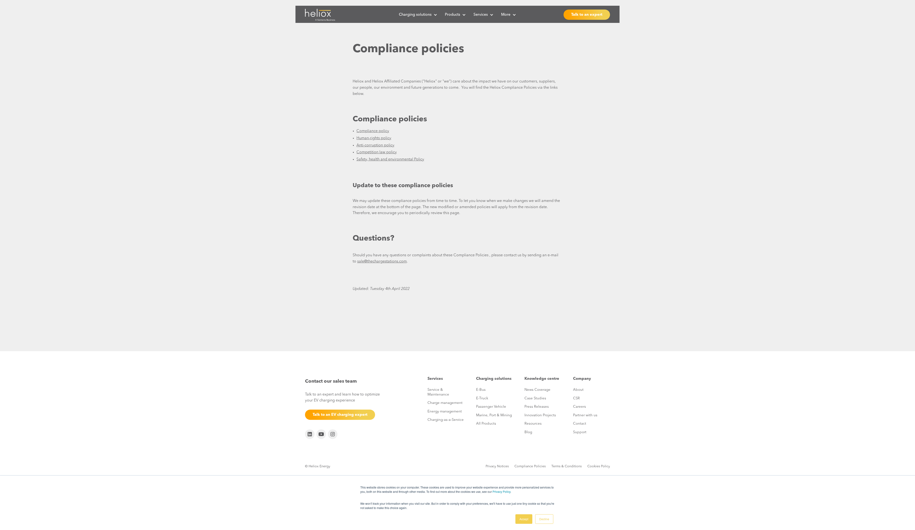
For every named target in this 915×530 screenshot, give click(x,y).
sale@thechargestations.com (382, 261)
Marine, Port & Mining (494, 415)
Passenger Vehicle (491, 407)
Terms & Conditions (566, 466)
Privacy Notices (497, 466)
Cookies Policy (598, 466)
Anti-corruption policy (375, 145)
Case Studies (535, 398)
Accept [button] (523, 519)
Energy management (444, 411)
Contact (579, 424)
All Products (486, 424)
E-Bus (481, 390)
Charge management (445, 403)
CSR (576, 398)
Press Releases (536, 407)
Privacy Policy (501, 491)
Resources (533, 424)
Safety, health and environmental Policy (390, 159)
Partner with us (585, 415)
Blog (528, 432)
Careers (579, 407)
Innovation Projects (540, 415)
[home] (320, 15)
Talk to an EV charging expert (340, 415)
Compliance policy (372, 131)
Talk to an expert (586, 15)
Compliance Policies (530, 466)
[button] (418, 15)
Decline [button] (544, 519)
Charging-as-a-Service (445, 420)
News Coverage (537, 390)
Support (579, 432)
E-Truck (482, 398)
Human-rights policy (373, 138)
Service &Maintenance (438, 392)
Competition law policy (376, 152)
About (578, 390)
